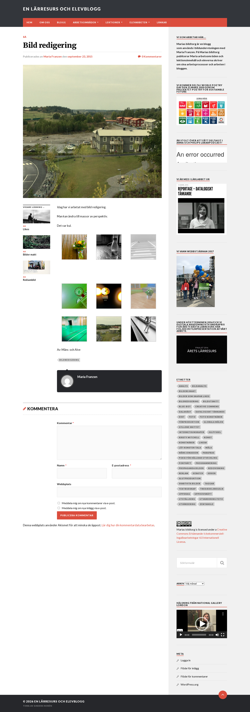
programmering (206, 463)
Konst (208, 437)
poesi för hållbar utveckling (198, 458)
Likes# (203, 442)
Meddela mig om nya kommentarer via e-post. (88, 503)
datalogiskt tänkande (210, 412)
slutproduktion (190, 478)
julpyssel (215, 432)
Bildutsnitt (211, 401)
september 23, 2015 (80, 56)
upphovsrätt (203, 494)
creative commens (207, 406)
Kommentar (65, 423)
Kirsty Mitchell (189, 437)
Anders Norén (43, 706)
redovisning (216, 468)
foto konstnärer (211, 417)
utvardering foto (211, 499)
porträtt (185, 463)
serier (212, 473)
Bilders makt (187, 391)
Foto (192, 417)
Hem (29, 22)
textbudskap (187, 489)
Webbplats (64, 483)
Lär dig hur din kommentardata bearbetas (128, 525)
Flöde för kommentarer (194, 676)
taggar (209, 483)
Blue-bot (185, 406)
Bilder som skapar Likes (194, 396)
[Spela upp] (181, 634)
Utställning (187, 499)
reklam (183, 473)
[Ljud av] (217, 634)
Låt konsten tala (190, 447)
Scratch (198, 473)
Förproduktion (189, 422)
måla (208, 447)
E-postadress (121, 465)
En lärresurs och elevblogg (62, 8)
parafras (208, 453)
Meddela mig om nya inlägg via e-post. (84, 508)
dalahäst (185, 412)
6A (25, 36)
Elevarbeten (138, 22)
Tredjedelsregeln (211, 489)
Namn (61, 465)
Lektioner (113, 22)
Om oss (44, 22)
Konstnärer (187, 442)
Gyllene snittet (189, 427)
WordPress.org (189, 684)
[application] (202, 624)
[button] (202, 624)
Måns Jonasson (188, 453)
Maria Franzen (53, 56)
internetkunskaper (191, 432)
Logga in (185, 660)
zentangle (206, 504)
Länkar (162, 22)
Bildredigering (69, 360)
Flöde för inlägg (190, 668)
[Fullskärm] (222, 634)
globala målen (213, 422)
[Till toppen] (223, 695)
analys (183, 386)
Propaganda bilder (191, 468)
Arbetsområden (84, 22)
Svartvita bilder (189, 483)
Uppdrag (184, 494)
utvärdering (187, 504)
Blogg (61, 22)
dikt (182, 417)
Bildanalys (199, 386)
